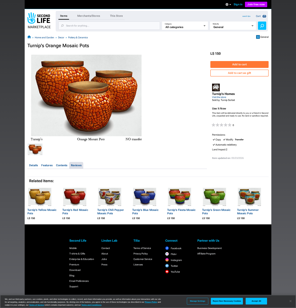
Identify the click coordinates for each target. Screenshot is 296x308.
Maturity (216, 24)
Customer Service (142, 259)
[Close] (290, 301)
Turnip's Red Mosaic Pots (75, 211)
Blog (71, 275)
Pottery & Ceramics (78, 37)
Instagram (176, 260)
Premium (74, 264)
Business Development (209, 248)
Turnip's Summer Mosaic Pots (248, 211)
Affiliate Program (206, 253)
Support (73, 286)
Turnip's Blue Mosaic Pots (145, 211)
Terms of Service (142, 248)
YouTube (175, 271)
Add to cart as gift (239, 73)
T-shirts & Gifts (77, 253)
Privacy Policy (140, 253)
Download (75, 270)
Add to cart (239, 64)
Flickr (173, 254)
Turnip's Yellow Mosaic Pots (42, 211)
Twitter (174, 266)
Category (168, 24)
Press (104, 264)
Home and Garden (44, 37)
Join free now (256, 4)
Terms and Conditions (91, 305)
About (104, 253)
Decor (61, 37)
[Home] (29, 37)
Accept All (256, 301)
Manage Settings (197, 301)
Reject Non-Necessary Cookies (227, 301)
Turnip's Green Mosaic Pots (216, 211)
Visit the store (219, 97)
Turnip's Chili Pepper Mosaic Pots (110, 211)
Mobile (73, 248)
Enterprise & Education (81, 259)
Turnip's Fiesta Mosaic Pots (181, 211)
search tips (246, 16)
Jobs (104, 259)
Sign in (238, 4)
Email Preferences (79, 281)
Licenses (138, 264)
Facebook (175, 248)
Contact (105, 248)
